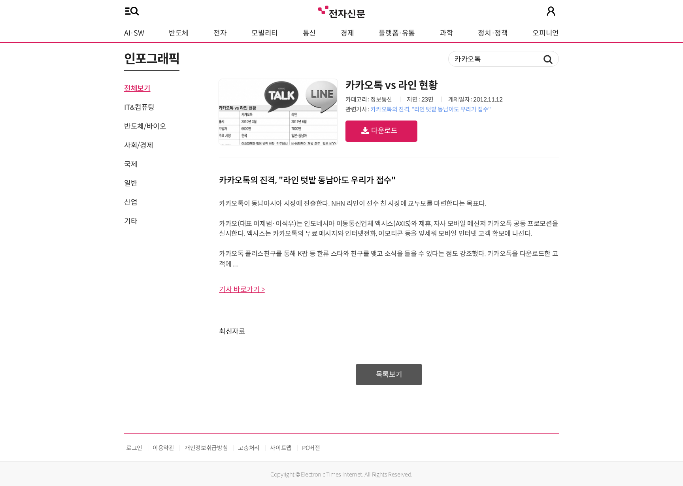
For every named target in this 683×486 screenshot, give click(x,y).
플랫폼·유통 (397, 33)
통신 (309, 33)
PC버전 (311, 448)
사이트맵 (281, 448)
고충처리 (249, 448)
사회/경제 (138, 145)
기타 (130, 221)
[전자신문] (341, 11)
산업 (130, 202)
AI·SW (134, 33)
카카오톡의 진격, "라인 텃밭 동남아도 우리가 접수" (430, 109)
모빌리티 (264, 33)
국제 (130, 164)
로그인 (134, 448)
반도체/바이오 (145, 126)
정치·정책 (493, 33)
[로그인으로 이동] (551, 11)
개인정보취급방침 (206, 448)
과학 (446, 33)
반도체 (179, 33)
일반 (130, 183)
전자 (219, 33)
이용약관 (163, 448)
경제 (347, 33)
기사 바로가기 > (242, 289)
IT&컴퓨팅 (139, 107)
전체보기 (137, 88)
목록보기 (389, 374)
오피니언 (545, 33)
